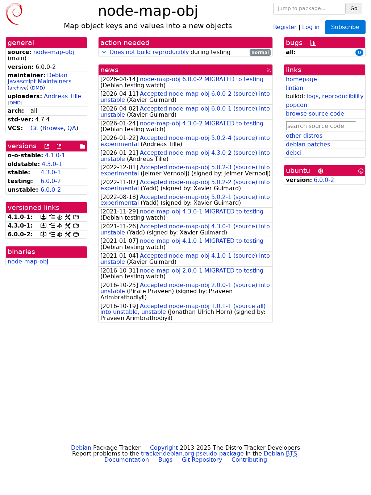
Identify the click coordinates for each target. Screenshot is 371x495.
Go (354, 8)
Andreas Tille (62, 96)
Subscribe (345, 27)
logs (312, 96)
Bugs (165, 459)
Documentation (126, 459)
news (109, 70)
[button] (104, 52)
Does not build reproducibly (149, 52)
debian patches (308, 144)
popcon (296, 104)
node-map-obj (53, 52)
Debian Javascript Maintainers (39, 78)
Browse (53, 128)
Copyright (164, 447)
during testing (189, 52)
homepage (301, 79)
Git (34, 128)
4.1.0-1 (55, 155)
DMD (37, 88)
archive (18, 88)
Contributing (249, 459)
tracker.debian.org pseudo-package (192, 453)
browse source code (315, 113)
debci (293, 152)
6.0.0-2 (51, 181)
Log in (311, 26)
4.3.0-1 (52, 164)
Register (285, 26)
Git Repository (202, 459)
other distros (304, 135)
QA (71, 128)
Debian (81, 447)
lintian (294, 87)
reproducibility (342, 96)
